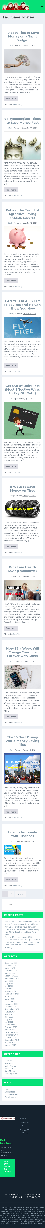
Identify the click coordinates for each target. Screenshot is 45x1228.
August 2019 (10, 1042)
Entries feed (10, 1092)
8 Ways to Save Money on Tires (22, 488)
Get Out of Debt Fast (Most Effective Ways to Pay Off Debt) (22, 389)
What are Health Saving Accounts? (22, 569)
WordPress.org (11, 1097)
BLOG (23, 1118)
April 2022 (9, 986)
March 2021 (10, 999)
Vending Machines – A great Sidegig (20, 937)
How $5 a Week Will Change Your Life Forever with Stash (22, 652)
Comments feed (11, 1094)
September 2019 (12, 1040)
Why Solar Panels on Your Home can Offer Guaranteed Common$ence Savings (22, 928)
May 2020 (9, 1019)
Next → (20, 894)
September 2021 (12, 994)
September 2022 (12, 978)
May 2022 (9, 983)
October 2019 (10, 1037)
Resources (9, 1068)
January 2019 (10, 1045)
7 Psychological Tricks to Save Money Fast (22, 120)
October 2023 (10, 965)
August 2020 (10, 1012)
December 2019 (11, 1032)
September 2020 (12, 1009)
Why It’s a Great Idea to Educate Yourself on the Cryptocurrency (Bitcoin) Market (22, 922)
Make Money (10, 1066)
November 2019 (11, 1035)
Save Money (17, 104)
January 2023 (10, 973)
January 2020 (10, 1029)
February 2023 (11, 970)
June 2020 (9, 1017)
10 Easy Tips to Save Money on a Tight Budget (22, 36)
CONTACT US (25, 1123)
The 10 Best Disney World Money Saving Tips (22, 741)
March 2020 (10, 1024)
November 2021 (11, 991)
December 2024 (11, 963)
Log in (7, 1089)
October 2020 (10, 1006)
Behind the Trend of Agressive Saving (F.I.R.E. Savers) (22, 214)
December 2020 (11, 1001)
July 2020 (8, 1014)
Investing (9, 1063)
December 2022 (11, 976)
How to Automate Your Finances (22, 834)
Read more (12, 99)
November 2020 (11, 1004)
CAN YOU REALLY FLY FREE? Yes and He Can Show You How (22, 304)
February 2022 (11, 988)
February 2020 (11, 1027)
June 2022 (9, 981)
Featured (8, 1060)
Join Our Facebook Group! (7, 1167)
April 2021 (9, 996)
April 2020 (9, 1022)
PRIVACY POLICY (25, 1131)
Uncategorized (11, 1073)
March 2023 (10, 968)
